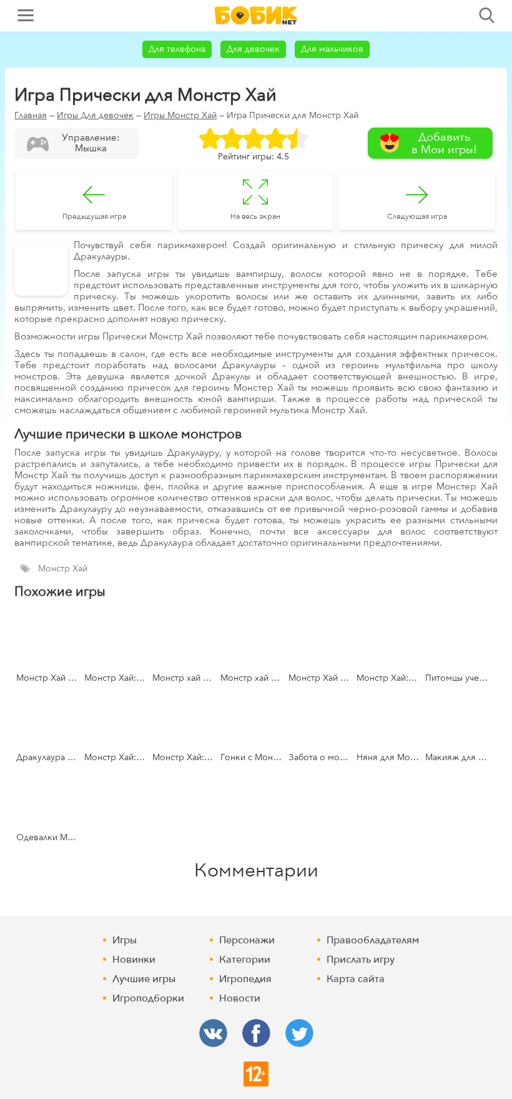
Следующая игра (417, 216)
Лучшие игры (143, 979)
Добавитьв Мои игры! (444, 143)
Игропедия (245, 979)
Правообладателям (373, 940)
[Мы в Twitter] (299, 1033)
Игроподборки (148, 998)
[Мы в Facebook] (256, 1033)
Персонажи (247, 940)
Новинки (133, 959)
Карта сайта (356, 979)
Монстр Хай (62, 569)
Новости (239, 998)
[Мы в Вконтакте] (213, 1033)
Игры (124, 940)
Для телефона (177, 49)
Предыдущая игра (94, 216)
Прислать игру (361, 959)
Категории (244, 959)
